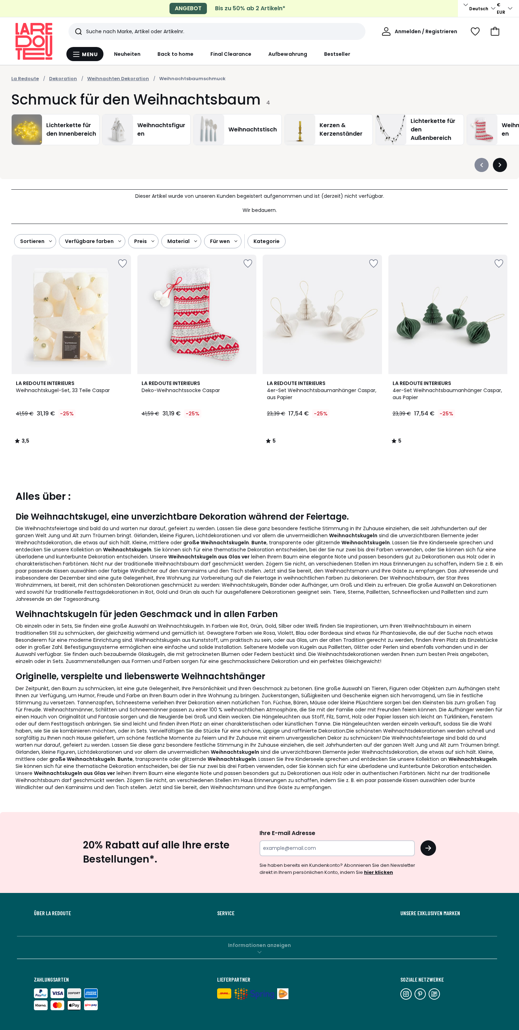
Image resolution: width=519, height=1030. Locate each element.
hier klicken (378, 872)
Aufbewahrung (287, 54)
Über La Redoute (52, 913)
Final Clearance (230, 54)
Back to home (175, 54)
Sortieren (32, 241)
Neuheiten (127, 54)
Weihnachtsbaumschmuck (192, 78)
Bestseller (337, 54)
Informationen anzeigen (259, 945)
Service (225, 913)
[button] (495, 31)
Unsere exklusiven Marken (430, 913)
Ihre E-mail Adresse (287, 833)
